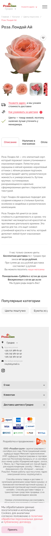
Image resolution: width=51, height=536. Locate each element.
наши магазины (36, 269)
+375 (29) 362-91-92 (13, 353)
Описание (10, 142)
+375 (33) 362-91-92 (13, 357)
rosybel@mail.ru (12, 364)
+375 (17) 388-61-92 (13, 350)
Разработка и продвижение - (19, 441)
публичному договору (17, 521)
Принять (12, 529)
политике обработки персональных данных (22, 517)
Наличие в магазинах (28, 142)
